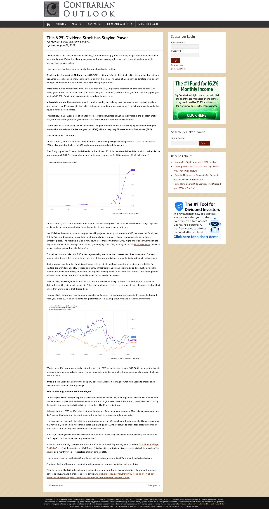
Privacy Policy (219, 504)
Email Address (178, 42)
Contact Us (94, 23)
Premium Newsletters (119, 23)
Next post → (154, 485)
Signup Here (177, 65)
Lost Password (178, 68)
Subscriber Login (148, 23)
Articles (61, 23)
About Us (77, 23)
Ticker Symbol (178, 138)
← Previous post (55, 485)
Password (176, 51)
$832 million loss (142, 244)
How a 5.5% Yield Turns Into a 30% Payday (195, 162)
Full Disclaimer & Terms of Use (198, 504)
